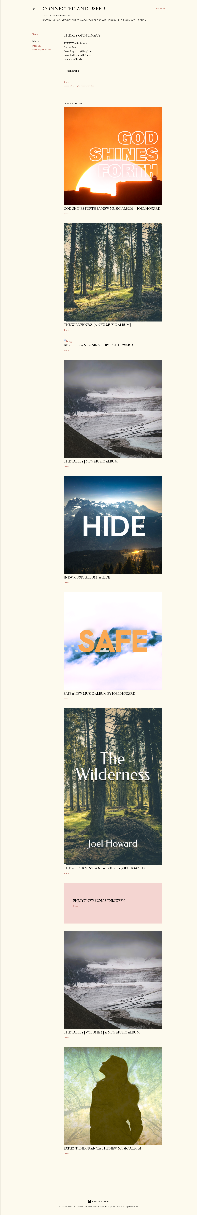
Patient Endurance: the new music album (102, 1148)
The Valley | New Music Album (91, 461)
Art (63, 20)
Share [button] (35, 34)
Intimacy (36, 46)
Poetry (46, 20)
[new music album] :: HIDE (87, 577)
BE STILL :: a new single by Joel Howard (98, 345)
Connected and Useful (75, 8)
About (86, 20)
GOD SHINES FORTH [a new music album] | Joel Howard (112, 208)
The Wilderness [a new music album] (97, 324)
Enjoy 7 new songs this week (99, 900)
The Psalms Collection (132, 20)
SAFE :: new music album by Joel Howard (99, 693)
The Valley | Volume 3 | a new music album (102, 1032)
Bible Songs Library (103, 20)
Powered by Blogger (100, 1201)
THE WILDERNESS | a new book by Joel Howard (104, 868)
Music (56, 20)
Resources (74, 20)
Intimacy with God (41, 49)
